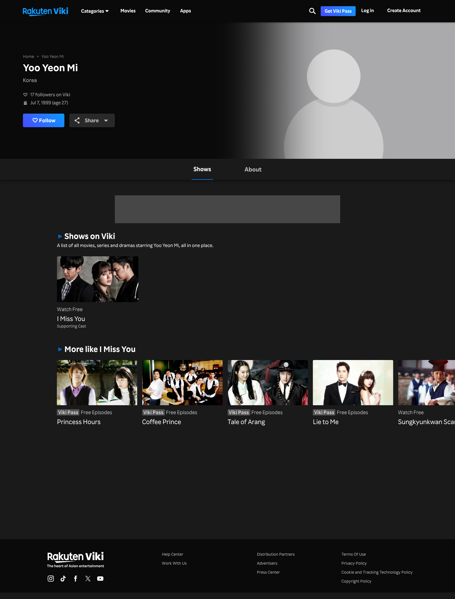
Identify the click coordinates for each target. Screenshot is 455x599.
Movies (128, 11)
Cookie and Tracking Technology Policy (377, 572)
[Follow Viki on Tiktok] (63, 580)
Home (28, 56)
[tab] (202, 169)
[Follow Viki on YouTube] (100, 580)
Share (92, 120)
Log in (367, 10)
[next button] (389, 383)
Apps (185, 11)
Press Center (268, 572)
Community (157, 11)
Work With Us (174, 563)
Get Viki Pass (338, 11)
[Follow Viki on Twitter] (88, 580)
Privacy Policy (354, 563)
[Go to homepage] (45, 11)
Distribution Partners (276, 554)
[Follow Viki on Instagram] (50, 580)
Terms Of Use (353, 554)
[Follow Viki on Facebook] (75, 580)
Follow (47, 120)
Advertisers (267, 563)
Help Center (172, 554)
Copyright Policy (356, 581)
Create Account (404, 10)
